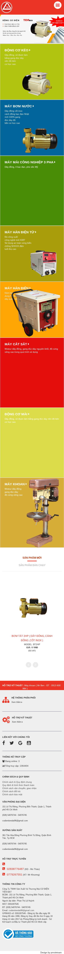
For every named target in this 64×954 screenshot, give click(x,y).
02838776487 (15, 868)
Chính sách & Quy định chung (17, 782)
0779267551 (14, 874)
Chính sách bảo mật (12, 794)
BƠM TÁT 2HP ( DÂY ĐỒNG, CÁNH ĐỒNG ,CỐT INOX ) (32, 638)
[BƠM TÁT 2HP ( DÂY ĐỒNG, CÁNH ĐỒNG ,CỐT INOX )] (32, 607)
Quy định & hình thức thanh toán (18, 785)
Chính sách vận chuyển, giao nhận (19, 788)
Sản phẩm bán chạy (32, 565)
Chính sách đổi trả (11, 791)
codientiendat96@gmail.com (21, 910)
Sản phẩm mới (32, 557)
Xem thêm (16, 702)
